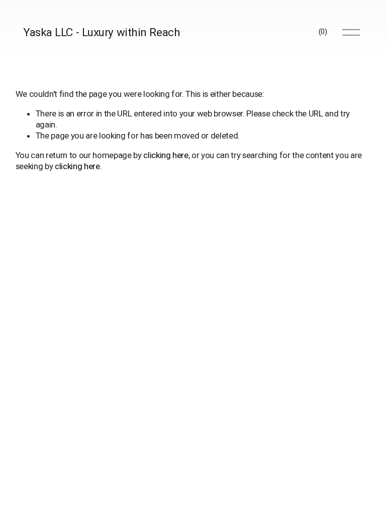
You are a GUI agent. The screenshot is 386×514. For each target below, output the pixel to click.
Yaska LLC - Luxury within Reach (101, 32)
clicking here (165, 155)
